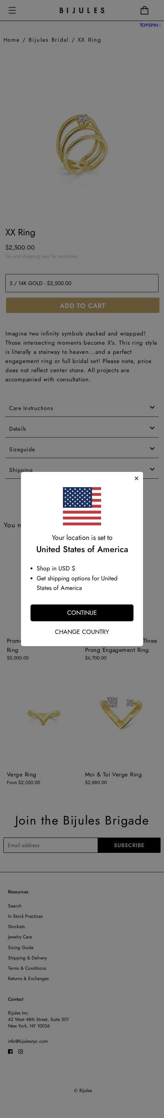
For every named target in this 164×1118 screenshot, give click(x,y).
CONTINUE (82, 612)
